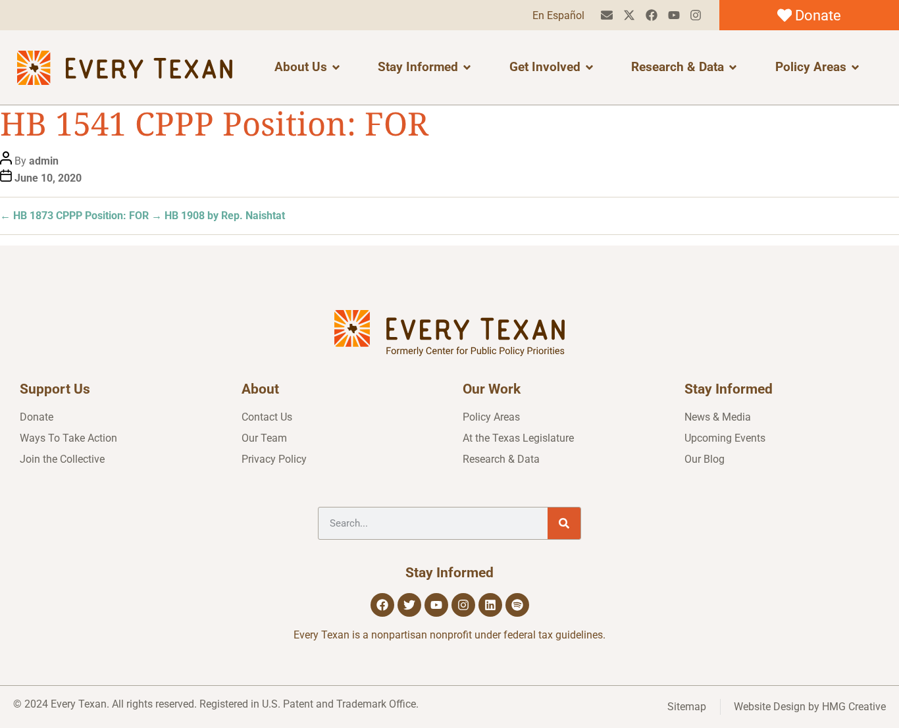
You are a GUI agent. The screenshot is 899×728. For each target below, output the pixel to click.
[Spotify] (517, 605)
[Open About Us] (336, 67)
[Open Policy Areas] (855, 67)
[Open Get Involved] (589, 67)
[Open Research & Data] (732, 67)
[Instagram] (696, 15)
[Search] (564, 523)
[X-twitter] (629, 15)
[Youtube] (673, 15)
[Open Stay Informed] (467, 67)
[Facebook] (651, 15)
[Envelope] (607, 15)
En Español (558, 15)
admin (44, 161)
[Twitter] (409, 605)
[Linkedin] (490, 605)
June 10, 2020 (48, 178)
